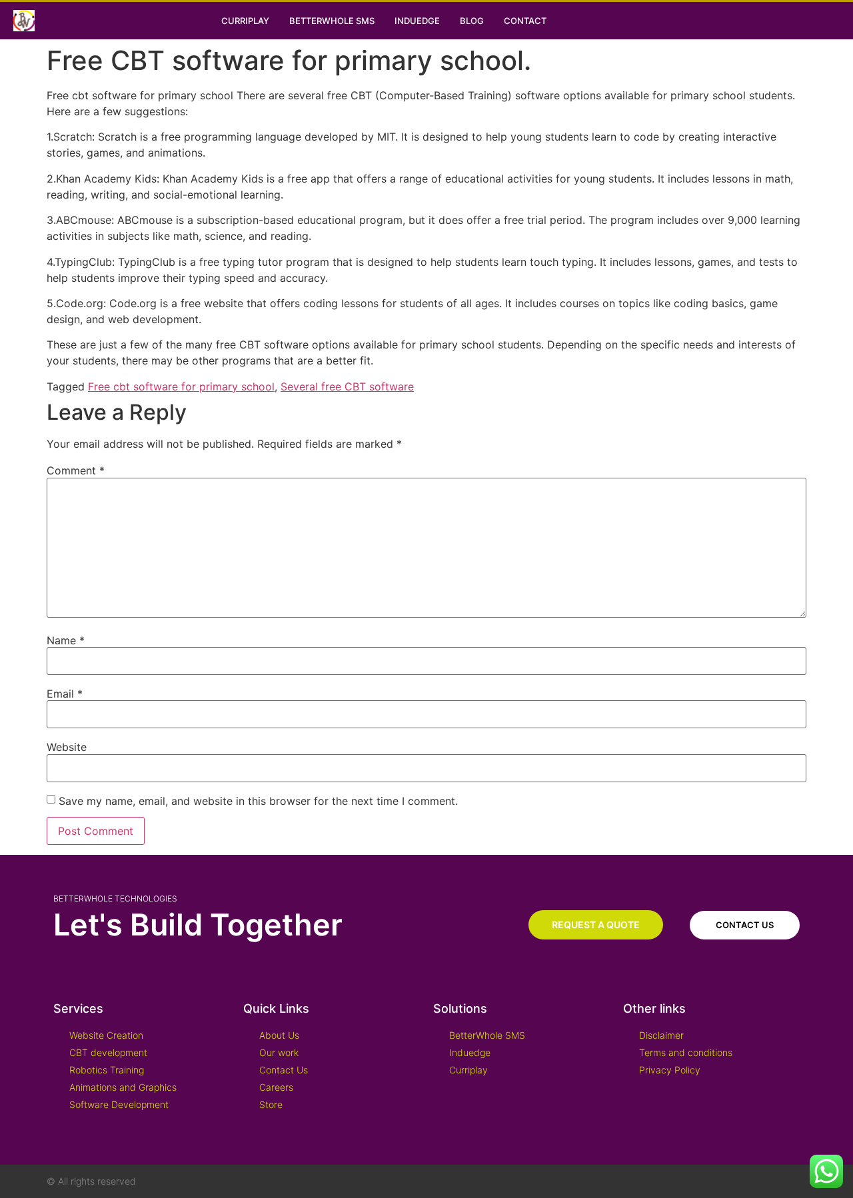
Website (67, 747)
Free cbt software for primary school (181, 386)
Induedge (417, 20)
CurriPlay (245, 20)
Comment (76, 470)
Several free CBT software (347, 386)
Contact (525, 20)
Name (66, 640)
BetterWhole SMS (332, 20)
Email (65, 693)
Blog (472, 20)
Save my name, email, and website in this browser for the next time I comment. (258, 801)
